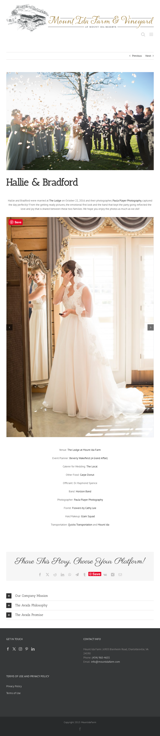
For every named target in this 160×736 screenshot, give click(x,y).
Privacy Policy (14, 686)
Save (96, 574)
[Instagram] (20, 649)
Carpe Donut (87, 475)
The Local (92, 466)
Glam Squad (88, 516)
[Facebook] (8, 649)
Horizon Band (83, 491)
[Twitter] (14, 649)
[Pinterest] (26, 649)
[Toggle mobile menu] (151, 34)
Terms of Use (13, 693)
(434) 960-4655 (101, 657)
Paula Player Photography (126, 200)
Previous (137, 56)
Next (148, 56)
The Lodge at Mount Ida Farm (84, 450)
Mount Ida (103, 524)
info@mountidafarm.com (105, 662)
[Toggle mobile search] (143, 34)
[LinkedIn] (33, 649)
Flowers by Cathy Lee (84, 508)
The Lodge (55, 200)
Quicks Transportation (80, 524)
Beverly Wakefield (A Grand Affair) (88, 458)
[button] (9, 327)
